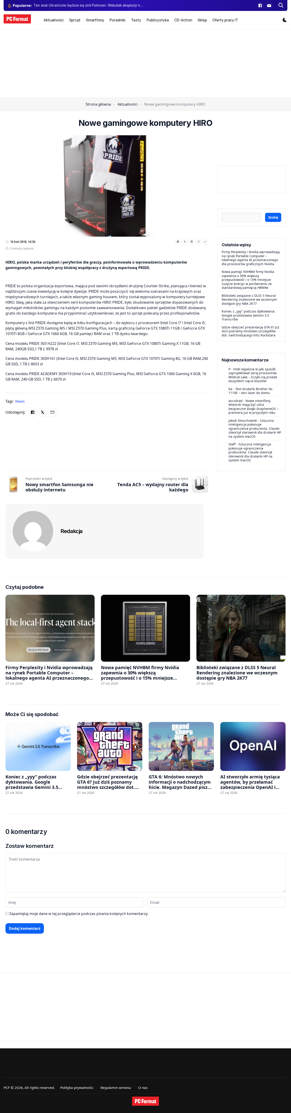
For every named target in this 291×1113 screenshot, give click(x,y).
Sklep (202, 20)
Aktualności (54, 20)
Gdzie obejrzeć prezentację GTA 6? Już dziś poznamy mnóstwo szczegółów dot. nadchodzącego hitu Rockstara (250, 331)
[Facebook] (260, 5)
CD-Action (183, 20)
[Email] (198, 242)
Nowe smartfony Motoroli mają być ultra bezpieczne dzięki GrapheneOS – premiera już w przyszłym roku (253, 407)
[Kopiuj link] (205, 242)
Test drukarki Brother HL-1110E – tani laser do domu (250, 391)
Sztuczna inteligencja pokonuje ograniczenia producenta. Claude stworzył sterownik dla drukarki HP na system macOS (254, 428)
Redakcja (71, 531)
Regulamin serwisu (115, 1087)
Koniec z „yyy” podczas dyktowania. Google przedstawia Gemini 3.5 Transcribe (248, 315)
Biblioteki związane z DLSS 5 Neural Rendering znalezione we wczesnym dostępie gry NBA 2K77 (249, 299)
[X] (185, 242)
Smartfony (95, 20)
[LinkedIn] (192, 242)
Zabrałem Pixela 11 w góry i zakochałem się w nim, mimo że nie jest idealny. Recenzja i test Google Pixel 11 (88, 5)
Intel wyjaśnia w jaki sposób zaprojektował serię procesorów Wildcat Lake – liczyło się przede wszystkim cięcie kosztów (252, 375)
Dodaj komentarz (24, 928)
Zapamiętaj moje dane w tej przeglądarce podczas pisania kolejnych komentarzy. (78, 913)
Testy (136, 20)
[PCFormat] (145, 1101)
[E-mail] (269, 5)
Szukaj (273, 217)
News (20, 401)
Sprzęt (74, 20)
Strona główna (98, 104)
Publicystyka (158, 20)
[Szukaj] (281, 5)
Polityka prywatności (76, 1087)
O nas (143, 1087)
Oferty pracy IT (225, 20)
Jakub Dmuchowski (242, 420)
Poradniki (117, 20)
